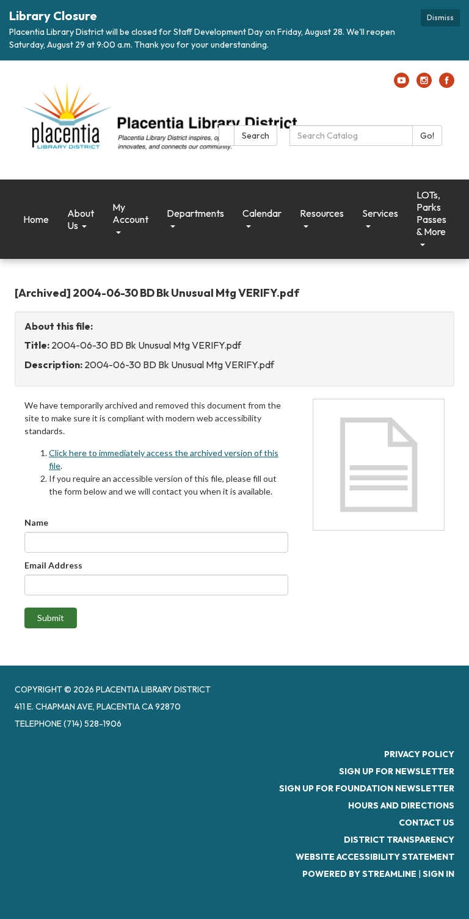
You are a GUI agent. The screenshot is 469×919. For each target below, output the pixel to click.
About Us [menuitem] (80, 219)
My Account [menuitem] (130, 213)
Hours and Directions (401, 805)
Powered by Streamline (359, 873)
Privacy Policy (419, 754)
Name (36, 522)
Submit (50, 617)
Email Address (53, 565)
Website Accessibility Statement (375, 856)
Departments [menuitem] (195, 213)
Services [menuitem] (380, 213)
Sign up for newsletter (396, 771)
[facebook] (446, 84)
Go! (427, 135)
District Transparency (399, 839)
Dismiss (440, 17)
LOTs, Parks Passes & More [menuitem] (431, 213)
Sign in (438, 873)
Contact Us (426, 822)
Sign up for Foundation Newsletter (366, 788)
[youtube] (401, 84)
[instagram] (424, 84)
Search (255, 135)
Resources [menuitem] (322, 213)
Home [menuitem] (36, 219)
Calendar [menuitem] (262, 213)
